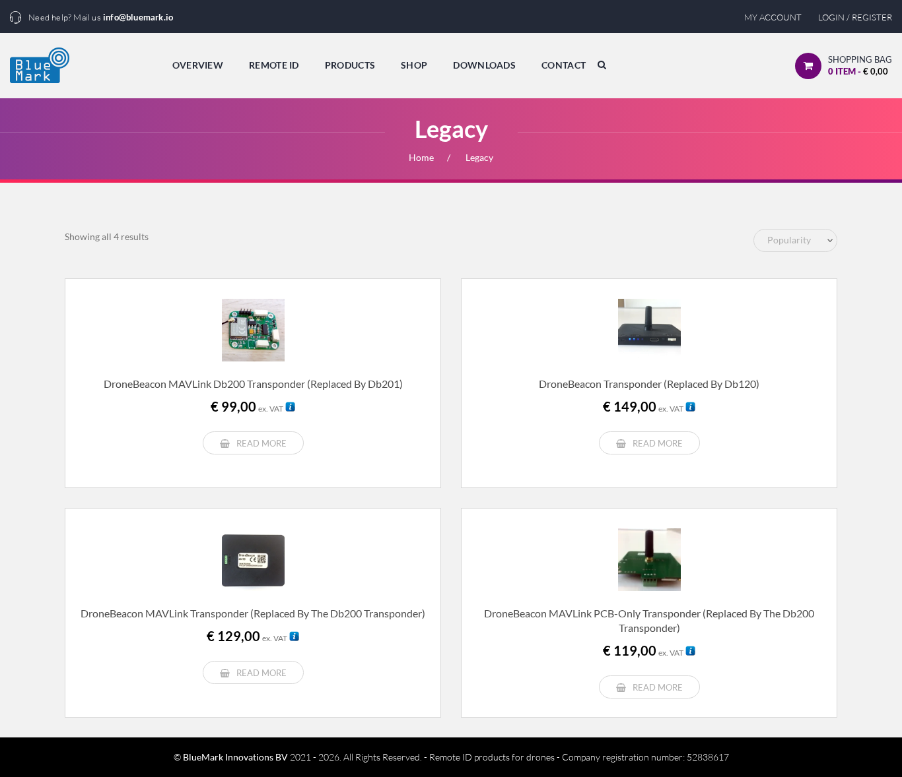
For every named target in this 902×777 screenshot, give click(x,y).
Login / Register (855, 17)
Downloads (484, 65)
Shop (414, 65)
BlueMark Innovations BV (235, 756)
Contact (563, 65)
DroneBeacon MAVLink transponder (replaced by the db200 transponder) (253, 613)
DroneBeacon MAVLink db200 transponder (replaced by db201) (253, 383)
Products (350, 65)
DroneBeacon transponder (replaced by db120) (649, 383)
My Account (773, 17)
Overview (197, 65)
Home (421, 157)
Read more (261, 443)
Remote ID (274, 65)
